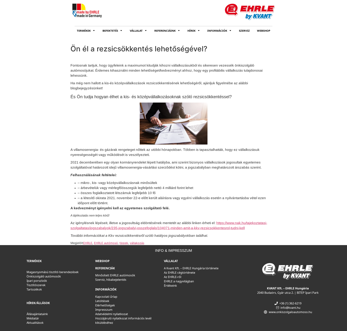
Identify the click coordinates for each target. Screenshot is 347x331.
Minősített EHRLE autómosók (115, 275)
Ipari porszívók (37, 281)
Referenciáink (165, 30)
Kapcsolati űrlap (106, 297)
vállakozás (137, 243)
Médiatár (33, 318)
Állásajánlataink (37, 314)
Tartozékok (34, 289)
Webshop (263, 30)
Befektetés (110, 30)
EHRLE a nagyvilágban (179, 281)
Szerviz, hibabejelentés (110, 280)
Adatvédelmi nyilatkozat (111, 314)
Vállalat (136, 30)
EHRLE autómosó (106, 243)
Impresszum (103, 310)
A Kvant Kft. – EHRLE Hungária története (191, 268)
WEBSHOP (102, 261)
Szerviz (244, 30)
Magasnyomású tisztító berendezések (53, 272)
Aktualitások (35, 323)
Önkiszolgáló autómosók (44, 276)
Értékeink (170, 286)
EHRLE (87, 243)
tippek (123, 243)
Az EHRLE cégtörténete (179, 273)
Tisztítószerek (36, 285)
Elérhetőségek (105, 305)
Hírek (191, 30)
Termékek (84, 30)
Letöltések (102, 301)
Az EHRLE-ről (172, 277)
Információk (217, 30)
